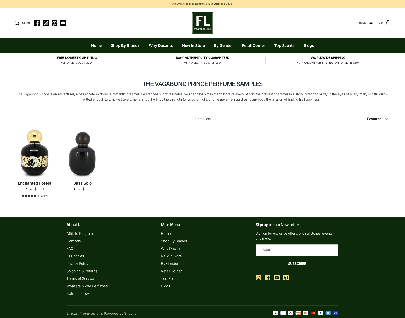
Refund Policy (78, 293)
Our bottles (75, 256)
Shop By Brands (125, 45)
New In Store (193, 45)
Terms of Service (80, 278)
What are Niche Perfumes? (88, 286)
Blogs (309, 45)
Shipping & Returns (82, 271)
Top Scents (284, 45)
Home (96, 45)
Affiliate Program (80, 233)
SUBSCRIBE (297, 263)
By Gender (223, 45)
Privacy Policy (77, 263)
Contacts (74, 241)
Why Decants (161, 45)
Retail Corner (253, 45)
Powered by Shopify (120, 313)
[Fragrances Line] (202, 23)
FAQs (71, 248)
